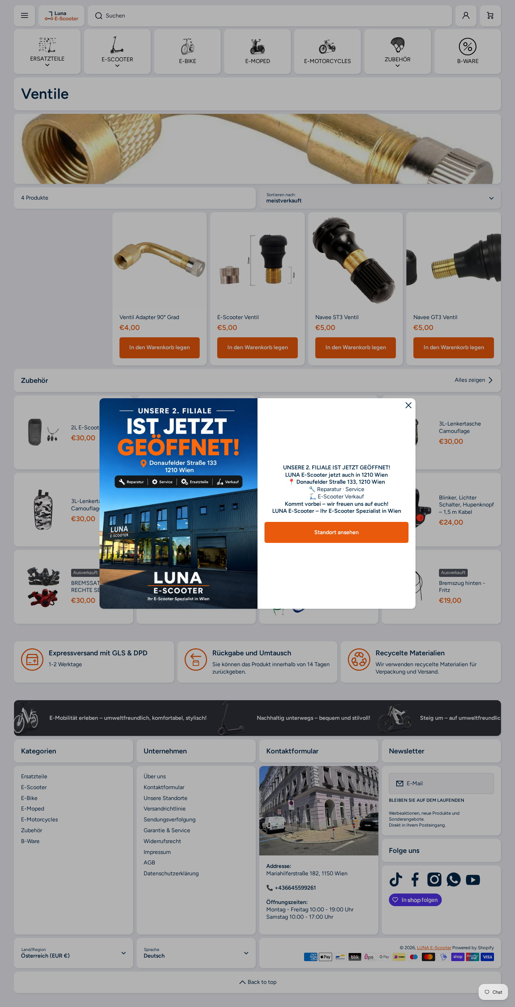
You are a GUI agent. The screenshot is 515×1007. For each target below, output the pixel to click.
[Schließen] (408, 405)
